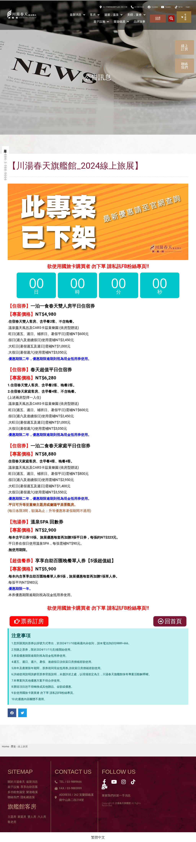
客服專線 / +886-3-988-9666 (5, 164)
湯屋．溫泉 (111, 14)
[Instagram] (123, 781)
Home (5, 746)
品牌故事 (139, 21)
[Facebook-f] (104, 781)
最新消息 (75, 14)
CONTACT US (73, 772)
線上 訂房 (184, 47)
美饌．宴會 (134, 14)
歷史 (13, 746)
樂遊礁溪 (119, 21)
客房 (93, 14)
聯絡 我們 (184, 65)
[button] (171, 18)
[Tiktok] (133, 781)
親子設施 (99, 21)
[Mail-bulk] (104, 786)
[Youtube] (113, 781)
